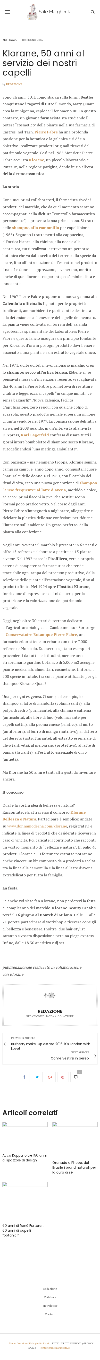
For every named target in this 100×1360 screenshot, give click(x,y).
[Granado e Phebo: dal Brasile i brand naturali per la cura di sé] (75, 1139)
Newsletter (50, 1305)
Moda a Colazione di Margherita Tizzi (29, 1343)
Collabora (50, 1297)
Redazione (14, 84)
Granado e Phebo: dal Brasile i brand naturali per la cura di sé (74, 1167)
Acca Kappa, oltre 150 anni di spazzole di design (24, 1158)
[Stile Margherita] (50, 12)
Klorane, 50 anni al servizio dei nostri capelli (43, 63)
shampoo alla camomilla (35, 227)
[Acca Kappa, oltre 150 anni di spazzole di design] (25, 1135)
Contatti (50, 1314)
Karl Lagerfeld (35, 435)
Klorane (36, 159)
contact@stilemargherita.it (55, 1347)
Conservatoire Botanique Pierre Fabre (41, 634)
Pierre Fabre (46, 132)
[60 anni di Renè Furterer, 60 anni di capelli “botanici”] (25, 1200)
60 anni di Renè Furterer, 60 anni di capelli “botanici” (22, 1230)
